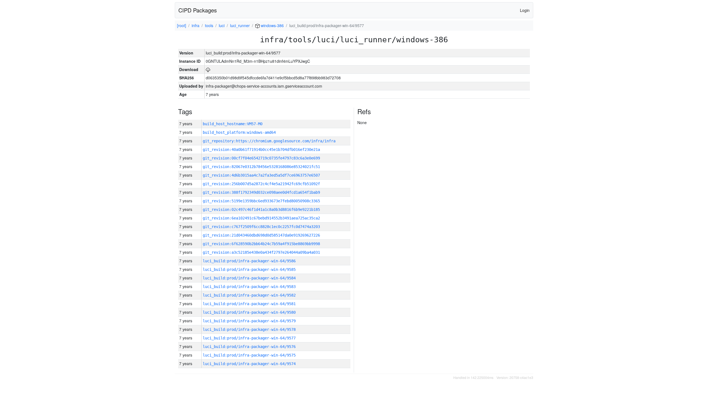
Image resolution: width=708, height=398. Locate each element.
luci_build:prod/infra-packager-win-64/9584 (249, 278)
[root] (181, 25)
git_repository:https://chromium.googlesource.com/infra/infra (269, 141)
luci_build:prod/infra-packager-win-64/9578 (249, 329)
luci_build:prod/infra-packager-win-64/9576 (249, 346)
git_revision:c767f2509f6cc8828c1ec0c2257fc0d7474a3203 (261, 226)
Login (525, 10)
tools (209, 25)
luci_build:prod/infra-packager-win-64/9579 (249, 321)
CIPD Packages (197, 10)
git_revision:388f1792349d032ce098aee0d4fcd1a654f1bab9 (261, 192)
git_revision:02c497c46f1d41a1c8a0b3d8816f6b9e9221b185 (261, 209)
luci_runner (240, 25)
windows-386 (272, 25)
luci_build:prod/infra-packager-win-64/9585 (249, 269)
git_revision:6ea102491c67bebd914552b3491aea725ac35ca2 (261, 218)
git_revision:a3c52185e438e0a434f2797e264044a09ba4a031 (261, 252)
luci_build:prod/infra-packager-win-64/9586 (249, 261)
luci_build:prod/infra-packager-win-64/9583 (249, 286)
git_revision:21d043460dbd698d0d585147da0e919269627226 (261, 235)
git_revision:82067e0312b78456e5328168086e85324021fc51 (261, 166)
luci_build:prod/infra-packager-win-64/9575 (249, 355)
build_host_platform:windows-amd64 (239, 132)
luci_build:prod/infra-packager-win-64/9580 (249, 312)
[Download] (208, 69)
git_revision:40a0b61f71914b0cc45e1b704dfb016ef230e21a (261, 149)
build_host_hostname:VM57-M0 (232, 124)
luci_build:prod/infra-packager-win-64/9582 (249, 295)
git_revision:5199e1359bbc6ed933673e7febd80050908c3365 (261, 201)
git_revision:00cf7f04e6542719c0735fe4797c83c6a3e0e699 (261, 158)
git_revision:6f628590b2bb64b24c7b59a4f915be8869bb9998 (261, 244)
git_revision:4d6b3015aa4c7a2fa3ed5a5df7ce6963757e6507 (261, 175)
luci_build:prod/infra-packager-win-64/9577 (249, 338)
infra (195, 25)
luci (222, 25)
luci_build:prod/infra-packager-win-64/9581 (249, 304)
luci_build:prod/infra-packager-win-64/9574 (249, 364)
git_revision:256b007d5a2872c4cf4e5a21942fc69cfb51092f (261, 184)
